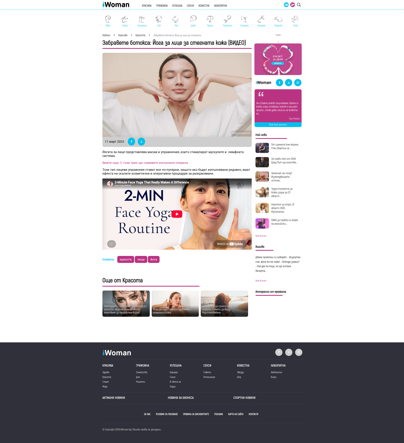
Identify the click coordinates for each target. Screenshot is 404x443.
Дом (138, 377)
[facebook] (279, 83)
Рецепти (140, 381)
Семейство (141, 372)
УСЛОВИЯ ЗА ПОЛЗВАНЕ (167, 414)
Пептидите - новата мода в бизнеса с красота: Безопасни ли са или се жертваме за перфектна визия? (125, 309)
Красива (147, 6)
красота (126, 259)
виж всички (260, 235)
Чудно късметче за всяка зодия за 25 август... (282, 192)
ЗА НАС (147, 414)
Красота (106, 377)
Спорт (105, 381)
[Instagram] (298, 83)
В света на (175, 381)
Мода (104, 386)
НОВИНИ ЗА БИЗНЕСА (181, 398)
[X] (288, 83)
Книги (273, 377)
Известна (204, 6)
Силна (172, 377)
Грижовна (162, 6)
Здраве (105, 372)
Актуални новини (113, 398)
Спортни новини (244, 398)
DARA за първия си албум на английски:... (284, 222)
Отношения (209, 377)
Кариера (174, 372)
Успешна (177, 6)
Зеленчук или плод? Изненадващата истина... (281, 176)
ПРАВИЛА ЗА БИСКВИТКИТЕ (196, 414)
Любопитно (276, 372)
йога (153, 259)
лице (141, 259)
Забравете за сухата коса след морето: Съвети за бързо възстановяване (220, 309)
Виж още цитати (278, 124)
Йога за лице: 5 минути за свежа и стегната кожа (172, 311)
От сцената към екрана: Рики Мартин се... (285, 146)
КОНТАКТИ (253, 414)
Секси (190, 6)
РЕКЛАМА (218, 414)
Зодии (172, 386)
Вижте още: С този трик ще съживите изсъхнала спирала (145, 163)
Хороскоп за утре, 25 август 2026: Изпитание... (282, 208)
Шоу (239, 377)
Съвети (207, 372)
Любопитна (220, 6)
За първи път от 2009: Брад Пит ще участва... (284, 160)
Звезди (240, 372)
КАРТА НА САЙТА (235, 414)
